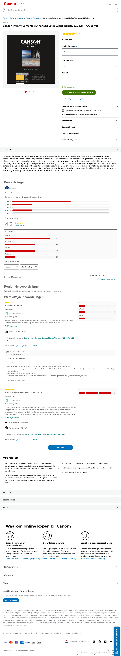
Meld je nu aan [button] (11, 600)
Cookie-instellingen (73, 633)
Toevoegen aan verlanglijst (74, 99)
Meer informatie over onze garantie (58, 559)
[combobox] (60, 10)
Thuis (5, 18)
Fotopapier (37, 18)
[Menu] (116, 3)
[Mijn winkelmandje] (110, 3)
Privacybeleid (31, 633)
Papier (28, 18)
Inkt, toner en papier (16, 18)
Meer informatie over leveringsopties (21, 559)
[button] (25, 91)
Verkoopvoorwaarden (12, 633)
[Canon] (10, 3)
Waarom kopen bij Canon (92, 559)
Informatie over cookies (51, 633)
